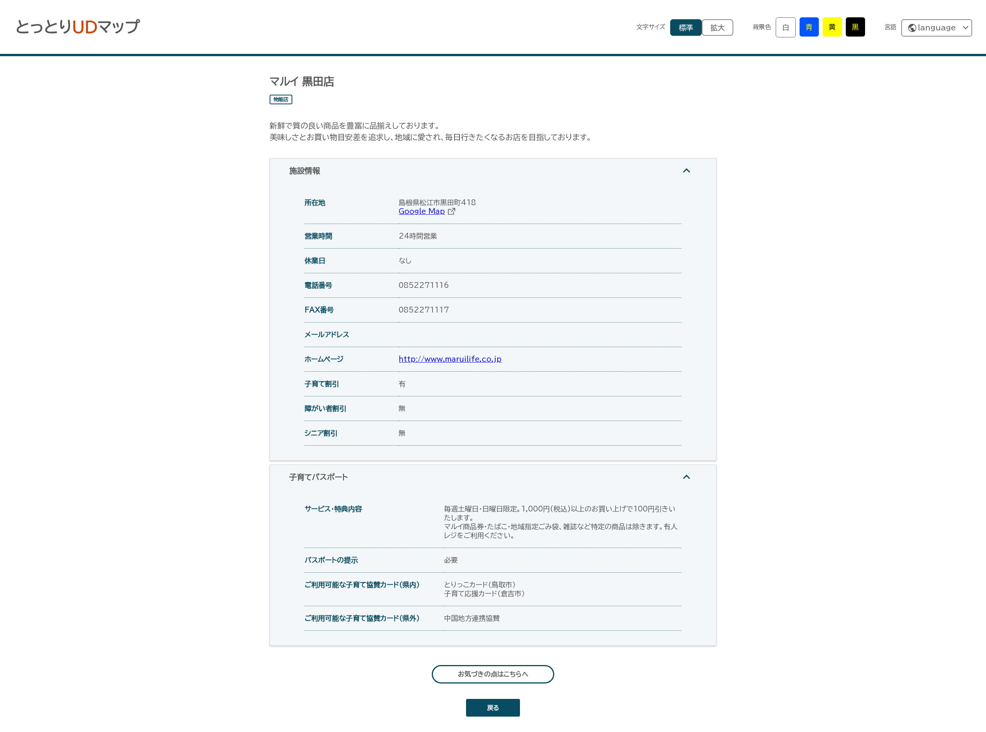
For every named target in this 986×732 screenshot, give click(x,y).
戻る (493, 708)
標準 (686, 27)
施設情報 (304, 170)
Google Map (422, 211)
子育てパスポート (318, 477)
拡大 (717, 27)
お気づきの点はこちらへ (493, 674)
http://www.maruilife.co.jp (450, 359)
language (937, 27)
